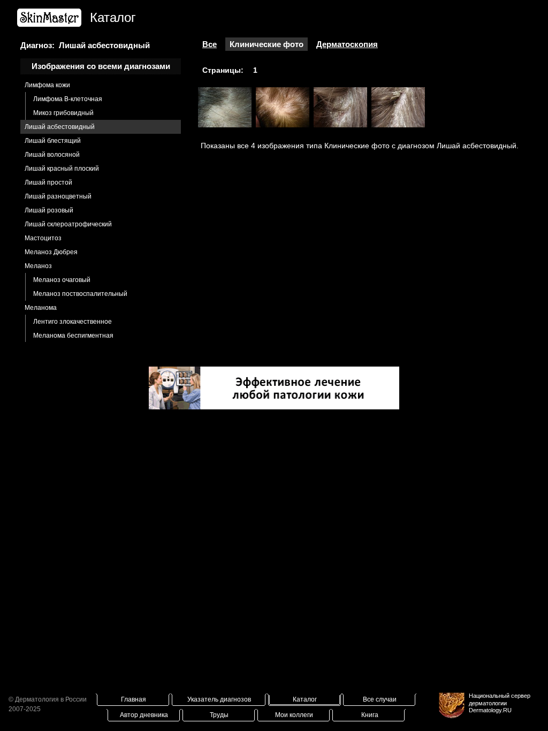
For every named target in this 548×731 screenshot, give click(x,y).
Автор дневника (144, 715)
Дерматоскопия (347, 44)
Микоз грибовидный (63, 113)
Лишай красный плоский (62, 168)
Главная (133, 699)
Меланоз (38, 266)
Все (209, 44)
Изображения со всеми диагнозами (101, 66)
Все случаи (380, 699)
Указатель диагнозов (219, 699)
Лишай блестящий (53, 140)
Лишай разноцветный (58, 196)
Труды (219, 715)
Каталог (305, 699)
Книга (369, 715)
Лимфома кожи (47, 85)
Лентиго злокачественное (72, 321)
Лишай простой (48, 182)
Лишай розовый (49, 210)
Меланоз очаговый (61, 280)
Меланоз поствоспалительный (80, 294)
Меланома (41, 307)
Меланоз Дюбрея (51, 252)
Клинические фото (266, 44)
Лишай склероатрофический (68, 224)
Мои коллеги (294, 715)
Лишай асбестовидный (60, 127)
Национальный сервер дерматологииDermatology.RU (499, 702)
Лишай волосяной (52, 154)
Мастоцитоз (43, 238)
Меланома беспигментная (73, 335)
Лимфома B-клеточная (67, 99)
